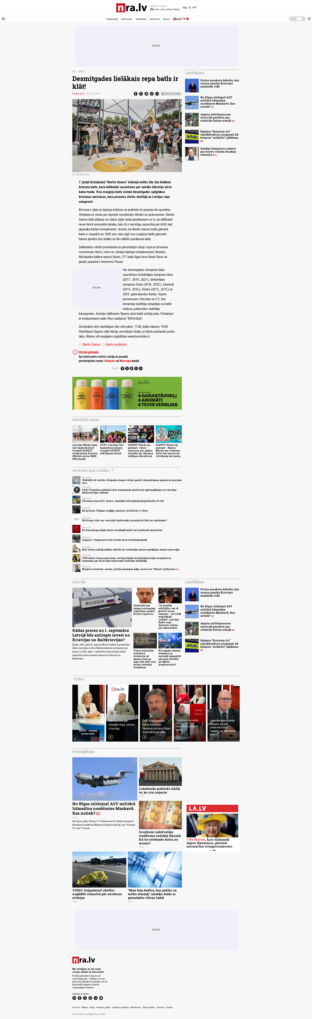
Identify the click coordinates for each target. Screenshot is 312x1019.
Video (78, 678)
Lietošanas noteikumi (120, 1007)
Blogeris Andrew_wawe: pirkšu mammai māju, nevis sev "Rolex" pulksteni (129, 569)
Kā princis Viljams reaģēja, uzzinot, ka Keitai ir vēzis (115, 510)
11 (215, 155)
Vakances (161, 1007)
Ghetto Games (89, 344)
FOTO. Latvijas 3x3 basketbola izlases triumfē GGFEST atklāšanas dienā (112, 449)
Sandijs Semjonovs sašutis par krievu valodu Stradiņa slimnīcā (218, 151)
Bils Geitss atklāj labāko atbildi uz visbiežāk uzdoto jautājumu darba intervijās (131, 549)
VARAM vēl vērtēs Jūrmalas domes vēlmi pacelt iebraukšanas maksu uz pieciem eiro (132, 481)
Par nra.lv (76, 1007)
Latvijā (81, 71)
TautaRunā (141, 19)
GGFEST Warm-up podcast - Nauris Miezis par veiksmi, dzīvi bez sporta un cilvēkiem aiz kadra (168, 450)
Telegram (109, 361)
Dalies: (115, 368)
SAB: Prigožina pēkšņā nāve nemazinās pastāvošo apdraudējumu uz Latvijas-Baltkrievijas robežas (129, 491)
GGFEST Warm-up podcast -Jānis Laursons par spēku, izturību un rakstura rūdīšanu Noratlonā (140, 450)
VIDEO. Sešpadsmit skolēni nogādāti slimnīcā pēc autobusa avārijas (97, 894)
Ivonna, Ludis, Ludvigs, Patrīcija (165, 9)
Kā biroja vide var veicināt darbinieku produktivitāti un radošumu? (124, 520)
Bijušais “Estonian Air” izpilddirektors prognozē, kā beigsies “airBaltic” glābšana (219, 134)
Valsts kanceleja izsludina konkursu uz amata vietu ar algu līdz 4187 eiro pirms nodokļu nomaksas (144, 659)
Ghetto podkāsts (114, 344)
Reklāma (84, 1007)
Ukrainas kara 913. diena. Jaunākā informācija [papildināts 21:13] (122, 500)
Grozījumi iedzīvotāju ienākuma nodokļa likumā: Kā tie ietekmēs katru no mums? (160, 837)
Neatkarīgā (112, 19)
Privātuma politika (103, 1007)
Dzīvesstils (126, 19)
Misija (92, 1007)
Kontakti (169, 1007)
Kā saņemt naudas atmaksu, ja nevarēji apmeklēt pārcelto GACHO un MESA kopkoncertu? (169, 657)
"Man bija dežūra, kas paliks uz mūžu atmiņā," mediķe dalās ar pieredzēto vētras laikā (152, 894)
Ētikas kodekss (149, 1007)
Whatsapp (125, 361)
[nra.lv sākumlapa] (131, 7)
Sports (166, 19)
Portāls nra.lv (78, 93)
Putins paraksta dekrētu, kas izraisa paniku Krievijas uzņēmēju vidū (219, 83)
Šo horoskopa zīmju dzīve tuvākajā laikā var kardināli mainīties (122, 530)
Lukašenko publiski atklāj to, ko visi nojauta (159, 790)
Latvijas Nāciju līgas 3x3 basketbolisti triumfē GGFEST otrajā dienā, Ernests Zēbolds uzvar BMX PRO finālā (85, 451)
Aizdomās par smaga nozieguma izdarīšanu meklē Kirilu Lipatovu (144, 609)
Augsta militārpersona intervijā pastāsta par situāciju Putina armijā (215, 117)
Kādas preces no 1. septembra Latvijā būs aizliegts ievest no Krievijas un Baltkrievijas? (101, 635)
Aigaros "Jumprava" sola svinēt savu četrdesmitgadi (114, 539)
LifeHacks (154, 19)
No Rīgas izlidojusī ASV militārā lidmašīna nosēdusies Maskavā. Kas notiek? (217, 102)
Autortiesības (136, 1007)
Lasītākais (194, 72)
